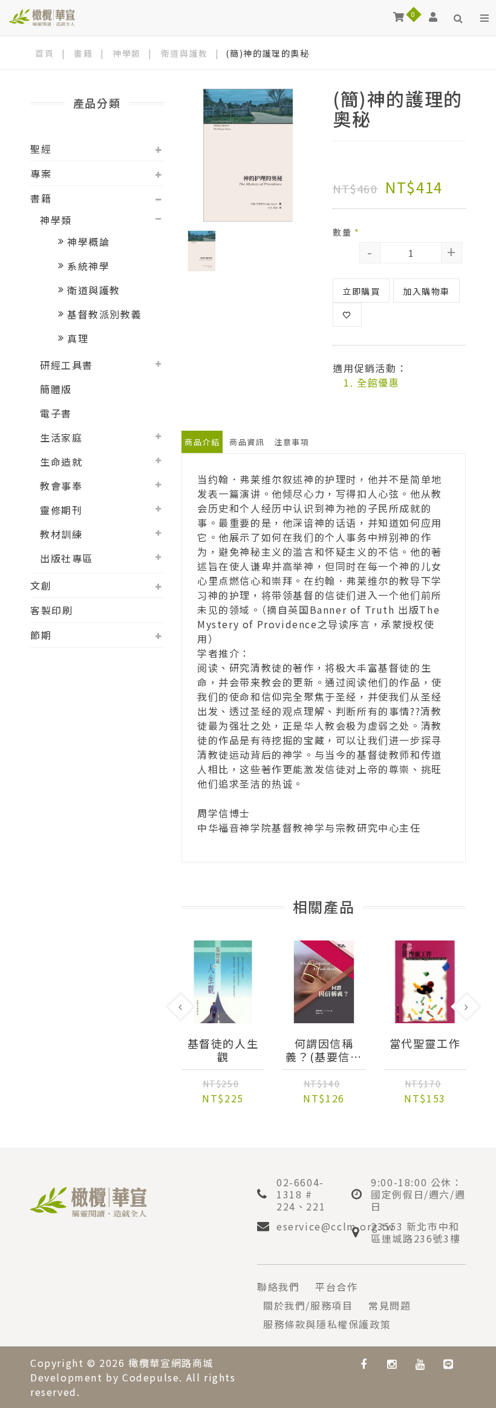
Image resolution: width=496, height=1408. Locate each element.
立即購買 (361, 291)
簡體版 (56, 389)
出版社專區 (66, 558)
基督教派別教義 (104, 314)
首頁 (44, 53)
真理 (77, 338)
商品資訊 (246, 442)
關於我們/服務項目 (308, 1305)
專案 (40, 173)
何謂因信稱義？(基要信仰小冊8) (324, 1050)
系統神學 (88, 266)
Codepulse (150, 1377)
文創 (40, 585)
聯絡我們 (278, 1286)
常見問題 (389, 1305)
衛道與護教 (184, 53)
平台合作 (336, 1286)
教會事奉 (61, 485)
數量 (346, 232)
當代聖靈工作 (425, 1044)
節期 (40, 635)
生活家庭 (61, 437)
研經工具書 (66, 365)
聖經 (40, 148)
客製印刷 (51, 610)
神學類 (127, 53)
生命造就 (61, 461)
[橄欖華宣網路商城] (42, 16)
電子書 (56, 413)
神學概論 (88, 241)
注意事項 (291, 442)
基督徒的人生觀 (223, 1050)
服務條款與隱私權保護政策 (327, 1324)
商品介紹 (202, 442)
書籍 (83, 53)
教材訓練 (61, 534)
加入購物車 (426, 291)
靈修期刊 (61, 510)
